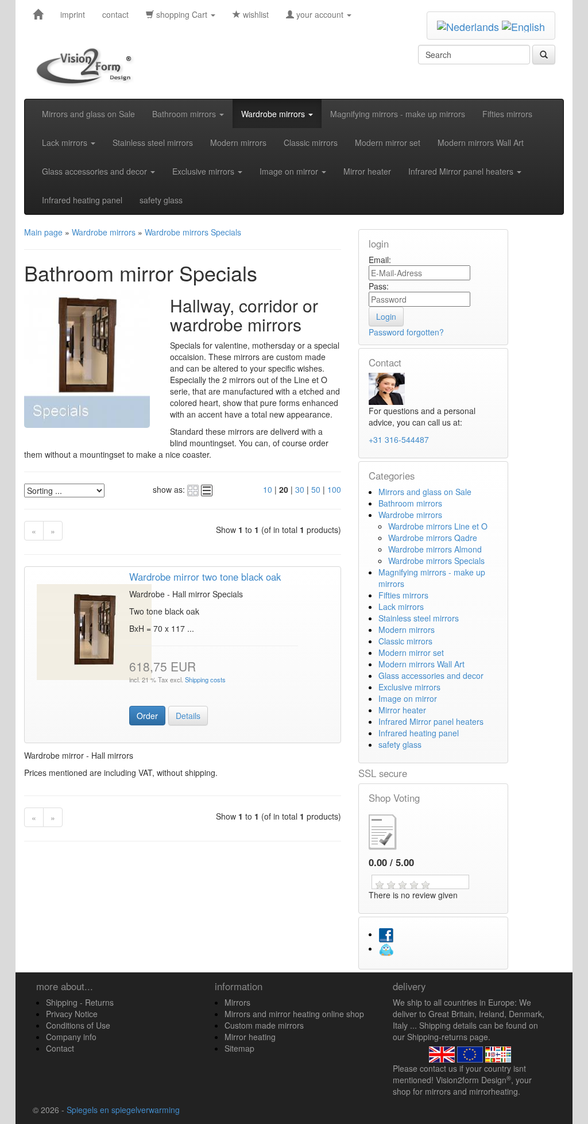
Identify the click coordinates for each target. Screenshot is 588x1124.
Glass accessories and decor (95, 171)
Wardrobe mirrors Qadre (432, 537)
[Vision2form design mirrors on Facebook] (385, 934)
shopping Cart (182, 14)
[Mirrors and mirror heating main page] (88, 66)
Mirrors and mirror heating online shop (294, 1013)
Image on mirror (290, 171)
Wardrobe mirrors (274, 113)
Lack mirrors (66, 142)
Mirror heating (250, 1036)
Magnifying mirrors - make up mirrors (397, 113)
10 (267, 489)
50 (315, 489)
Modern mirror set (387, 142)
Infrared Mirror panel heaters (462, 171)
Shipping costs (204, 679)
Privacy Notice (72, 1013)
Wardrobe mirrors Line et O (438, 526)
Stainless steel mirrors (153, 142)
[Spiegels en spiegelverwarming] (38, 14)
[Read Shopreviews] (392, 830)
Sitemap (239, 1048)
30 (299, 489)
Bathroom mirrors (185, 113)
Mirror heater (367, 171)
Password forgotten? (406, 332)
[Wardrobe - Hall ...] (94, 630)
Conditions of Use (78, 1025)
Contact (60, 1048)
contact (115, 14)
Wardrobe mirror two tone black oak (205, 577)
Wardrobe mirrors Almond (435, 549)
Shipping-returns (437, 1036)
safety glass (161, 200)
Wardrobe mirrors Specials (436, 560)
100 (334, 489)
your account (320, 14)
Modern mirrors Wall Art (481, 142)
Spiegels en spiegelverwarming (123, 1109)
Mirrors (237, 1002)
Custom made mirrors (264, 1025)
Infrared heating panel (82, 200)
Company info (71, 1036)
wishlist (255, 14)
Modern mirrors (238, 142)
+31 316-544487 (399, 439)
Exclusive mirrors (204, 171)
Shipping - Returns (80, 1002)
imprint (72, 14)
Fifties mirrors (507, 113)
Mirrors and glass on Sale (88, 113)
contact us (438, 1068)
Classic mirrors (311, 142)
